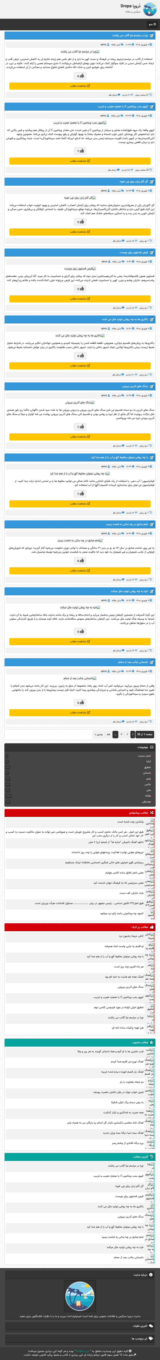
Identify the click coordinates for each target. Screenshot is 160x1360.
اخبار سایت (144, 756)
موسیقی (146, 802)
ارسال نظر (113, 95)
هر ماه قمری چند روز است (129, 967)
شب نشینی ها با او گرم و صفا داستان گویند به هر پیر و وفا (111, 1051)
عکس (148, 784)
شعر (148, 779)
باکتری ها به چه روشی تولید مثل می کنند (125, 319)
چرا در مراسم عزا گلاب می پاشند (130, 35)
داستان (147, 773)
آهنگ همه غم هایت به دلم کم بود (124, 977)
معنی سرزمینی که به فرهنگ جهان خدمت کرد (119, 883)
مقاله (113, 44)
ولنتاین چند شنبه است (131, 822)
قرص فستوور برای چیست (134, 252)
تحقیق (147, 767)
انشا (148, 761)
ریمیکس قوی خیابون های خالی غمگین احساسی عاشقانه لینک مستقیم (104, 862)
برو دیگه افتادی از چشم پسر (128, 1143)
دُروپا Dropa (82, 1351)
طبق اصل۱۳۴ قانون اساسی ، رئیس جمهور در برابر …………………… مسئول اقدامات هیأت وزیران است (89, 903)
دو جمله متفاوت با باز (132, 1082)
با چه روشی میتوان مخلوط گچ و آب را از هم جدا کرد (119, 457)
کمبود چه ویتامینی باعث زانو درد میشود (122, 913)
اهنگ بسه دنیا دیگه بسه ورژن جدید (123, 1133)
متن (118, 44)
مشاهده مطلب (78, 86)
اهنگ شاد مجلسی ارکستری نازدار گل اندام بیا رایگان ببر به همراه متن (105, 1123)
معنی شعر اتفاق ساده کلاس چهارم (125, 873)
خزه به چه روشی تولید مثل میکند (129, 591)
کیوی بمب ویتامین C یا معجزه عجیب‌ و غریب (123, 107)
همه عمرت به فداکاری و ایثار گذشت (123, 1113)
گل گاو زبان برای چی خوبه (134, 182)
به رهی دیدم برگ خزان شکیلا (127, 1102)
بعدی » (99, 734)
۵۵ (108, 734)
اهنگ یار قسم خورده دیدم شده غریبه (122, 1072)
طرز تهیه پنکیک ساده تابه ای (128, 1028)
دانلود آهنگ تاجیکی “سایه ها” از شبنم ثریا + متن (116, 842)
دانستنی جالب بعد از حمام (133, 662)
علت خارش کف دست (132, 893)
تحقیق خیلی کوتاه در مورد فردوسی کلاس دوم (119, 1007)
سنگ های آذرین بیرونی (135, 386)
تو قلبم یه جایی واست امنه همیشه (124, 946)
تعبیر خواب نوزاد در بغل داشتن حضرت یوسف (118, 1092)
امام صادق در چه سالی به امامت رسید (127, 524)
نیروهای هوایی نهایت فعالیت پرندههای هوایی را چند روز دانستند (107, 852)
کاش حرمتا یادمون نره (131, 936)
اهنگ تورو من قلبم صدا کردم (127, 1062)
